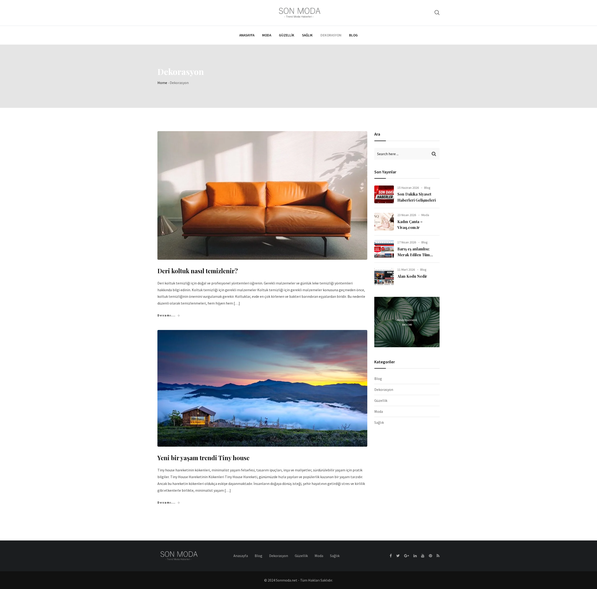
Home (162, 82)
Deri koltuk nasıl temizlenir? (197, 271)
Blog (353, 35)
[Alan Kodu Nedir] (384, 276)
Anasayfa (246, 35)
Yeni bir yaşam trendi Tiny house (203, 458)
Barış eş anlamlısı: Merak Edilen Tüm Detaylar (413, 254)
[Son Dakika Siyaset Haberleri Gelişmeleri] (384, 194)
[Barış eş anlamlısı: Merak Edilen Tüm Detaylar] (384, 249)
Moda (266, 35)
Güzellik (286, 35)
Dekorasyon (330, 35)
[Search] (437, 12)
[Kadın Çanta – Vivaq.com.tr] (384, 222)
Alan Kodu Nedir (412, 276)
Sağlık (307, 35)
